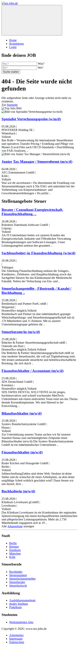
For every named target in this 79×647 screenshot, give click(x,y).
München (15, 553)
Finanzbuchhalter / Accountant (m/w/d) (32, 371)
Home (13, 40)
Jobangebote (15, 526)
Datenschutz (16, 642)
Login (12, 47)
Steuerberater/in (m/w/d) (21, 332)
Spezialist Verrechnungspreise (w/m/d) (31, 119)
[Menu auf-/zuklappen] (32, 20)
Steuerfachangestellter (22, 578)
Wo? (40, 67)
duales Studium (18, 603)
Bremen (14, 546)
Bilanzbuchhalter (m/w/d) (22, 413)
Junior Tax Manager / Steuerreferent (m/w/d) (37, 162)
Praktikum (15, 607)
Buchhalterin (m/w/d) (18, 491)
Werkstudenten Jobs (21, 622)
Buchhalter (15, 571)
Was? (41, 63)
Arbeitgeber (16, 635)
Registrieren (16, 43)
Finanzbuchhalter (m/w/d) (22, 452)
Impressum (15, 638)
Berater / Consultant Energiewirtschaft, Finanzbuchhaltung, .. (32, 212)
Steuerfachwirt (18, 585)
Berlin (13, 543)
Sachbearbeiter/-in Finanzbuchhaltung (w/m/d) (38, 253)
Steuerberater (17, 582)
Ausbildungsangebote (22, 600)
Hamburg (15, 550)
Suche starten (11, 71)
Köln (12, 557)
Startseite (12, 104)
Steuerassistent (18, 575)
